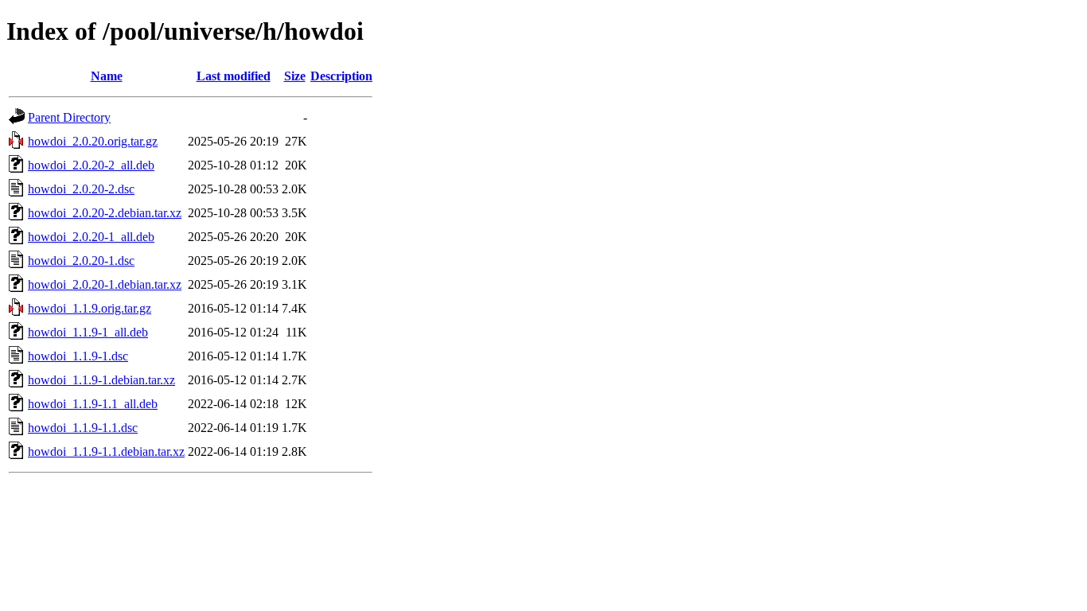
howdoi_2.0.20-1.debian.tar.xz (104, 284)
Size (295, 76)
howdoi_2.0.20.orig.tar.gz (93, 141)
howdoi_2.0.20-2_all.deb (91, 165)
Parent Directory (69, 117)
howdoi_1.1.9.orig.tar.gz (89, 308)
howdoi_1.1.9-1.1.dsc (83, 427)
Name (107, 76)
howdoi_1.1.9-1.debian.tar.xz (101, 380)
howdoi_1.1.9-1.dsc (78, 356)
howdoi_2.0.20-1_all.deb (91, 236)
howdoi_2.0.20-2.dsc (81, 189)
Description (341, 76)
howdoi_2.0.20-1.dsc (81, 260)
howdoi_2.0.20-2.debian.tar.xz (104, 213)
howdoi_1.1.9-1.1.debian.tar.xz (106, 451)
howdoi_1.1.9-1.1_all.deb (93, 404)
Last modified (234, 76)
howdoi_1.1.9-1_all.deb (88, 332)
